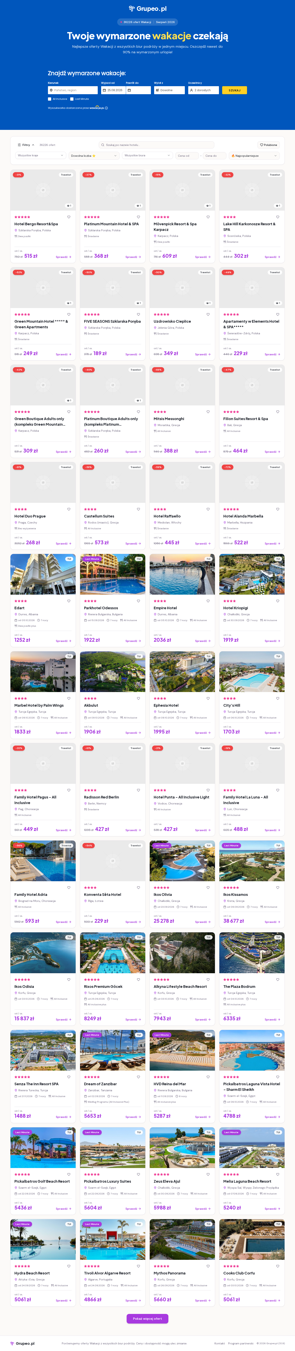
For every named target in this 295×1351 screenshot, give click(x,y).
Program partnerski (240, 1343)
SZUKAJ (234, 90)
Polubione (270, 145)
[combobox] (94, 156)
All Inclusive (60, 99)
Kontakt (220, 1343)
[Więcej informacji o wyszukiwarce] (106, 108)
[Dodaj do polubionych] (69, 217)
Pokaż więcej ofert (147, 1319)
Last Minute (82, 99)
